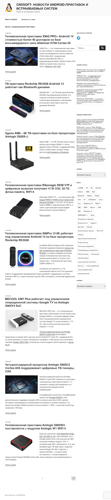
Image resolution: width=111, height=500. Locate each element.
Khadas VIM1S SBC (21, 342)
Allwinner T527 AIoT (53, 66)
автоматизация (83, 258)
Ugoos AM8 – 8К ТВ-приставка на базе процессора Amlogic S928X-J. (40, 134)
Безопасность (83, 223)
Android (98, 188)
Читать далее (10, 71)
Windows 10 (88, 211)
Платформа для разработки (88, 250)
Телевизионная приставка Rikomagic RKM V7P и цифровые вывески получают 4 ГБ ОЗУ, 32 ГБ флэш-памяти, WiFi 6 (38, 188)
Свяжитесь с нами (28, 19)
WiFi (79, 211)
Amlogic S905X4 (55, 397)
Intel (79, 199)
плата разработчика (85, 269)
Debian (89, 196)
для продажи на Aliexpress (58, 152)
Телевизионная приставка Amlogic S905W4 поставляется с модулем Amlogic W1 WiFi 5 (35, 426)
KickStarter (92, 199)
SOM (85, 207)
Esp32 (97, 196)
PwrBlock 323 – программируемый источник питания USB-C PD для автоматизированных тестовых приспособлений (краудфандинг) (89, 78)
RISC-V (97, 203)
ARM (87, 192)
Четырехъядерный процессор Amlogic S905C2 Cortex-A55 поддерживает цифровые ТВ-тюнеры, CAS (39, 368)
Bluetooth (81, 196)
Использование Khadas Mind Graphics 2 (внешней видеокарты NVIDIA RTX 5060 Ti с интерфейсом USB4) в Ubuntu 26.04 (90, 121)
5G (92, 188)
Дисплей (81, 227)
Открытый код (83, 242)
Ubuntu (92, 207)
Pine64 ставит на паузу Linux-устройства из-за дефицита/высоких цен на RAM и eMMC (91, 71)
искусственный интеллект (87, 262)
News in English (11, 19)
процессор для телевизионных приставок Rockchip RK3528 (56, 250)
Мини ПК (100, 231)
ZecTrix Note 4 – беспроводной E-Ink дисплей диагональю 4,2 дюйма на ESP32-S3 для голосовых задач (91, 147)
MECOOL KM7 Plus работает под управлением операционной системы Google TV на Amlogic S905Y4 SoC (37, 302)
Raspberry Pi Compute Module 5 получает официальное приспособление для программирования (91, 85)
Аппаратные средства (85, 219)
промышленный (83, 273)
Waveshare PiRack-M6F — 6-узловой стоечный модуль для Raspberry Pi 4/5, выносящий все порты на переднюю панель (90, 101)
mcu (79, 203)
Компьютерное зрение (86, 231)
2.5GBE (80, 188)
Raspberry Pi (88, 203)
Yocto (92, 215)
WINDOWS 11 (83, 215)
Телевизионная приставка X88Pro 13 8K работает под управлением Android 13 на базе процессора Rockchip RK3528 (39, 236)
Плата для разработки (86, 246)
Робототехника (83, 254)
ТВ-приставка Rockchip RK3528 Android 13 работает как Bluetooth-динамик (34, 85)
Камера (89, 227)
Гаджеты (93, 223)
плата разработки (92, 266)
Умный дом (95, 254)
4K (87, 188)
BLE (93, 192)
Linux (101, 199)
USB (99, 207)
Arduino (80, 192)
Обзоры (80, 234)
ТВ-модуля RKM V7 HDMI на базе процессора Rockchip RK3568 (56, 200)
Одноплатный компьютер (87, 238)
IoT (85, 199)
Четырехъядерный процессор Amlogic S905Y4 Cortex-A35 (54, 333)
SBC (79, 207)
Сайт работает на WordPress (15, 495)
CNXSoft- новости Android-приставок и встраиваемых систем (52, 6)
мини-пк (81, 266)
